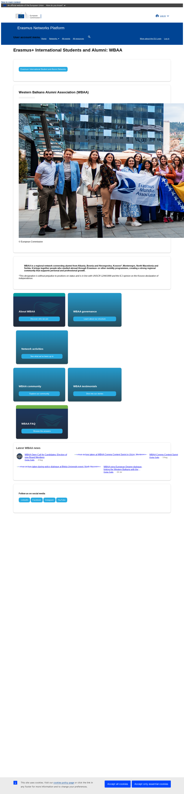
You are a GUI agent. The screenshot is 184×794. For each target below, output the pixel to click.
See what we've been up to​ (41, 356)
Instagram (49, 500)
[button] (162, 16)
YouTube (61, 500)
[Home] (28, 15)
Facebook (36, 500)
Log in (166, 39)
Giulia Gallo (29, 460)
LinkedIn (24, 500)
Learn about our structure (95, 319)
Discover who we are (39, 319)
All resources (78, 39)
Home (43, 39)
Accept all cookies (117, 784)
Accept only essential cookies (151, 784)
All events (66, 39)
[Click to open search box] (89, 36)
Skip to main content (10, 2)
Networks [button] (53, 39)
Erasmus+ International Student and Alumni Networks (43, 69)
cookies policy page (63, 782)
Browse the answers (42, 431)
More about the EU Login (150, 39)
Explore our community (39, 394)
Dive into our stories (94, 394)
